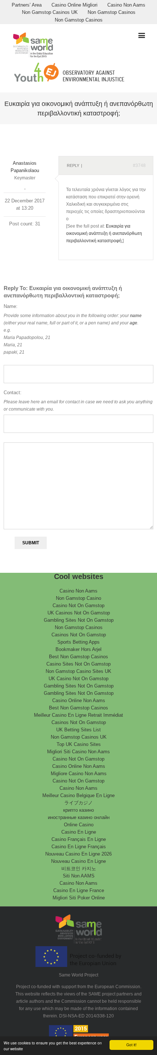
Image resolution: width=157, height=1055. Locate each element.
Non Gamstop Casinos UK (50, 12)
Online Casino (78, 824)
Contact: (13, 392)
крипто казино (78, 810)
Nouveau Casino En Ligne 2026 (78, 854)
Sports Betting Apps (78, 642)
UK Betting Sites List (78, 729)
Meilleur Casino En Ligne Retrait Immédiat (78, 715)
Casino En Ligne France (78, 890)
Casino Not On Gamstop (78, 605)
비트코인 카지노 (78, 868)
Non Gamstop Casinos (111, 12)
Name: (11, 306)
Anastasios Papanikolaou (25, 166)
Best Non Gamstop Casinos (78, 656)
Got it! (131, 1044)
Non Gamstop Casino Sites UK (78, 671)
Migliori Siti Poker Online (79, 897)
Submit (30, 542)
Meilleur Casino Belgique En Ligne (78, 795)
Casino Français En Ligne (78, 839)
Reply (73, 165)
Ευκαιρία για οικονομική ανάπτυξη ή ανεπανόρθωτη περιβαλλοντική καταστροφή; (104, 233)
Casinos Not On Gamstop (78, 634)
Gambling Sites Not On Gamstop (79, 620)
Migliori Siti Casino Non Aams (78, 751)
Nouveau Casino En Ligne (78, 861)
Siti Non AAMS (79, 876)
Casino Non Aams (126, 5)
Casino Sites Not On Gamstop (78, 664)
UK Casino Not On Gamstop (78, 678)
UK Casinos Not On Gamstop (78, 613)
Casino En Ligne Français (78, 846)
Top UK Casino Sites (79, 744)
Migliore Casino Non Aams (79, 773)
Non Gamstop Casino (78, 598)
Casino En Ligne (78, 832)
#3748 (139, 165)
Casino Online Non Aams (78, 700)
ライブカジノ (78, 802)
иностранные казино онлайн (79, 817)
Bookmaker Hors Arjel (78, 649)
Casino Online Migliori (74, 5)
